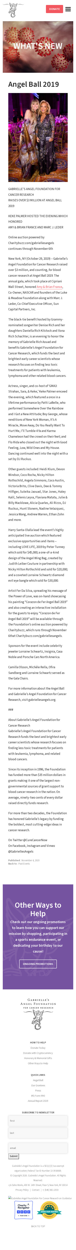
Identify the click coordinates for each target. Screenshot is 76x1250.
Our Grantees (38, 1085)
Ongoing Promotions (38, 964)
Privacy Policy (22, 1190)
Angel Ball (38, 1080)
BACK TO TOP (38, 1226)
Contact (35, 1190)
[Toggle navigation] (68, 9)
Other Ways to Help (38, 1063)
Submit (14, 1156)
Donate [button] (54, 9)
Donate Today (38, 1048)
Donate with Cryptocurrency (38, 1053)
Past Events (24, 863)
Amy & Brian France (49, 287)
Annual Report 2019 (38, 1101)
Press (38, 1091)
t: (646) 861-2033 (50, 1190)
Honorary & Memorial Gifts (38, 1058)
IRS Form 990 (38, 1096)
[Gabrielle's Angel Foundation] (13, 10)
